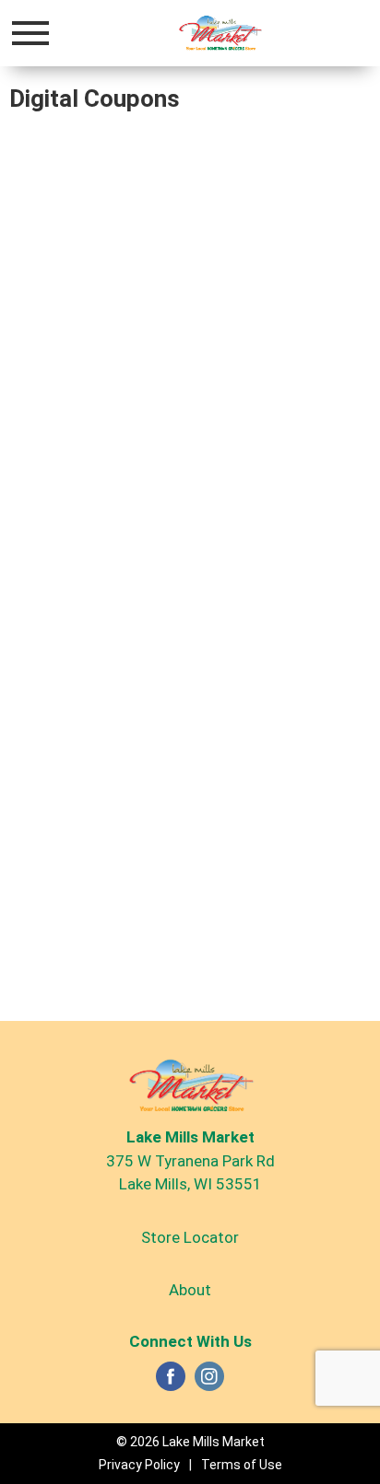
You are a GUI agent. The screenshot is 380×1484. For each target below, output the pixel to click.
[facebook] (170, 1382)
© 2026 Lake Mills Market (190, 1441)
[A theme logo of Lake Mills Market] (219, 32)
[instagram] (209, 1382)
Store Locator (190, 1237)
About (190, 1290)
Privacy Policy (139, 1464)
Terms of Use (241, 1464)
